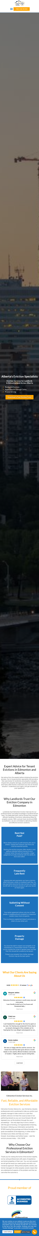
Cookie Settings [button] (8, 1231)
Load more (19, 1063)
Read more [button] (19, 1009)
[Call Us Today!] (34, 1232)
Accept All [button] (18, 1231)
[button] (11, 9)
